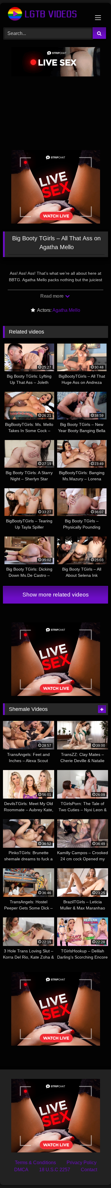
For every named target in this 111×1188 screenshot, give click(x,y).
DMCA (21, 1169)
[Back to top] (92, 1170)
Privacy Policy (81, 1162)
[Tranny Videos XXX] (45, 14)
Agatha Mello (66, 310)
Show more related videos (55, 594)
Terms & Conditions (35, 1162)
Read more (52, 296)
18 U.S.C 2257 (54, 1169)
